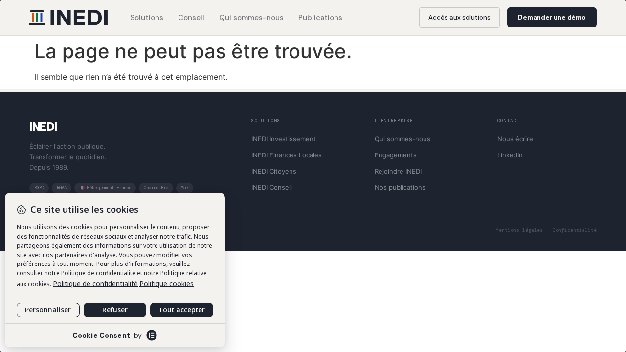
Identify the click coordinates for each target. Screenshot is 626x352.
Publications (320, 17)
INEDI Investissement (283, 139)
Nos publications (400, 187)
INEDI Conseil (271, 187)
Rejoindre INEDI (398, 171)
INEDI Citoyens (273, 171)
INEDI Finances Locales (286, 155)
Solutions (146, 17)
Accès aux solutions (459, 17)
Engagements (396, 155)
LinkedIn (510, 155)
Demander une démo (552, 17)
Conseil (191, 17)
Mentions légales (519, 230)
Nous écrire (515, 139)
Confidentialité (575, 230)
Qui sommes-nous (251, 17)
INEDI (43, 126)
